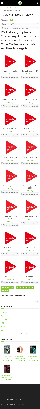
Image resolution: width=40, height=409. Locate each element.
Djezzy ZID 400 (10, 276)
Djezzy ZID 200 (30, 247)
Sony (3, 326)
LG (2, 330)
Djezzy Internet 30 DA (10, 71)
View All (11, 306)
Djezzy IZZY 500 (30, 128)
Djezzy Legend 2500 (10, 186)
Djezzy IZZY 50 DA (10, 128)
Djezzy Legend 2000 (30, 157)
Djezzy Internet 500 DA (30, 71)
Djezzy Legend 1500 (10, 157)
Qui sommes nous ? (7, 399)
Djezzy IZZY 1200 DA (10, 100)
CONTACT (19, 399)
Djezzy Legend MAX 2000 (30, 187)
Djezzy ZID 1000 (10, 247)
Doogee (4, 319)
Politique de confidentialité (8, 401)
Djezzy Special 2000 (30, 217)
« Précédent (6, 287)
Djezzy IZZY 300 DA (30, 100)
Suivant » (5, 290)
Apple (3, 316)
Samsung (4, 312)
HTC (2, 323)
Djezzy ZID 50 (30, 276)
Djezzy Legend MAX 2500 (10, 218)
